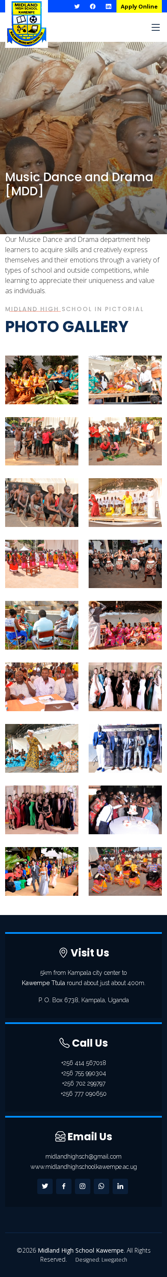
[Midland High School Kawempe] (48, 398)
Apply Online (139, 6)
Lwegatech (114, 1259)
